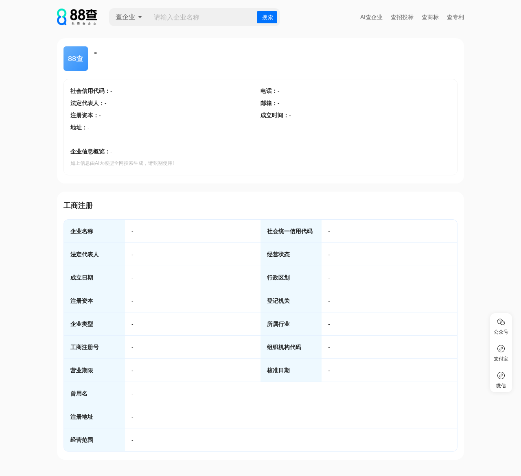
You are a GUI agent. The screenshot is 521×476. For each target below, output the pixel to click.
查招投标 (402, 17)
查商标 (430, 17)
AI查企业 (371, 17)
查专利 (455, 17)
